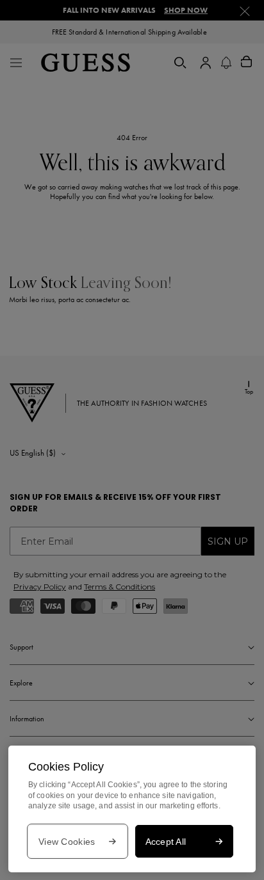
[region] (132, 809)
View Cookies (66, 841)
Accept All (165, 841)
